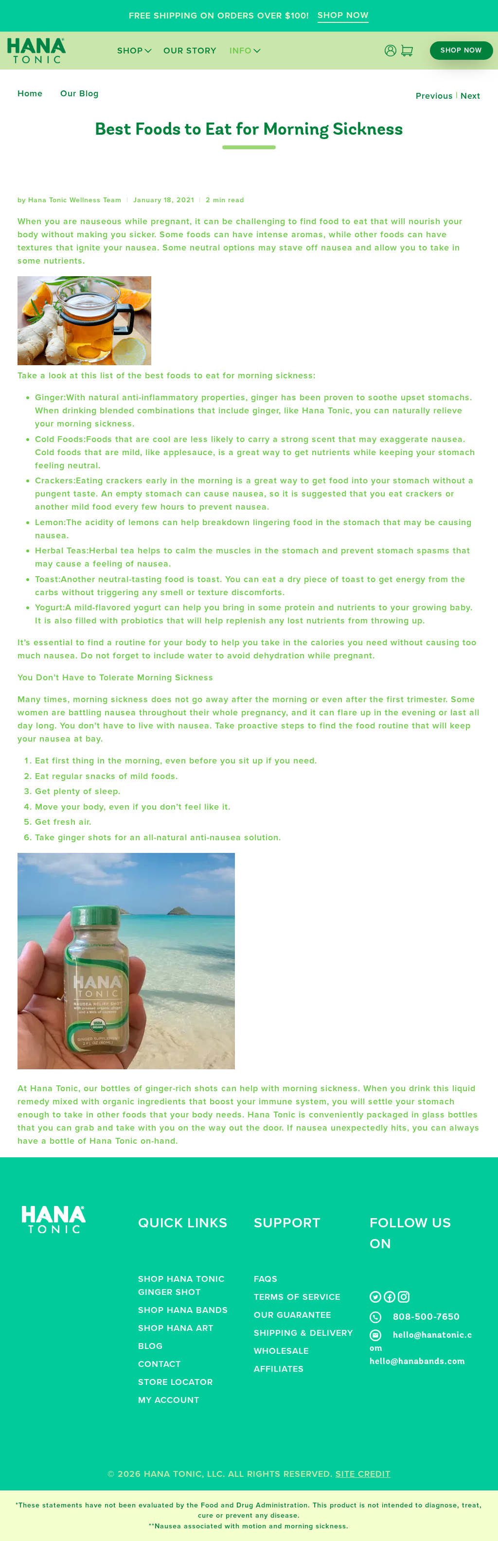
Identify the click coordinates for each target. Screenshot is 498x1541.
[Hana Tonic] (36, 50)
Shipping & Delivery (303, 1333)
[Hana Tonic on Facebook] (389, 1299)
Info (241, 50)
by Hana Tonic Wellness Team (70, 200)
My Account (168, 1400)
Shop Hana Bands (183, 1310)
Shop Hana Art (175, 1328)
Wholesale (281, 1351)
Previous (434, 95)
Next (470, 95)
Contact (159, 1364)
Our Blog (79, 93)
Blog (150, 1346)
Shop (130, 50)
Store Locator (175, 1382)
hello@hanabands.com (417, 1362)
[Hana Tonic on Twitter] (375, 1299)
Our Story (189, 50)
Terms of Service (297, 1297)
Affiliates (279, 1369)
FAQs (266, 1279)
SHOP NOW (343, 15)
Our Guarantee (292, 1315)
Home (30, 93)
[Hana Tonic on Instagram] (403, 1299)
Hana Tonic (173, 1474)
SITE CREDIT (363, 1474)
